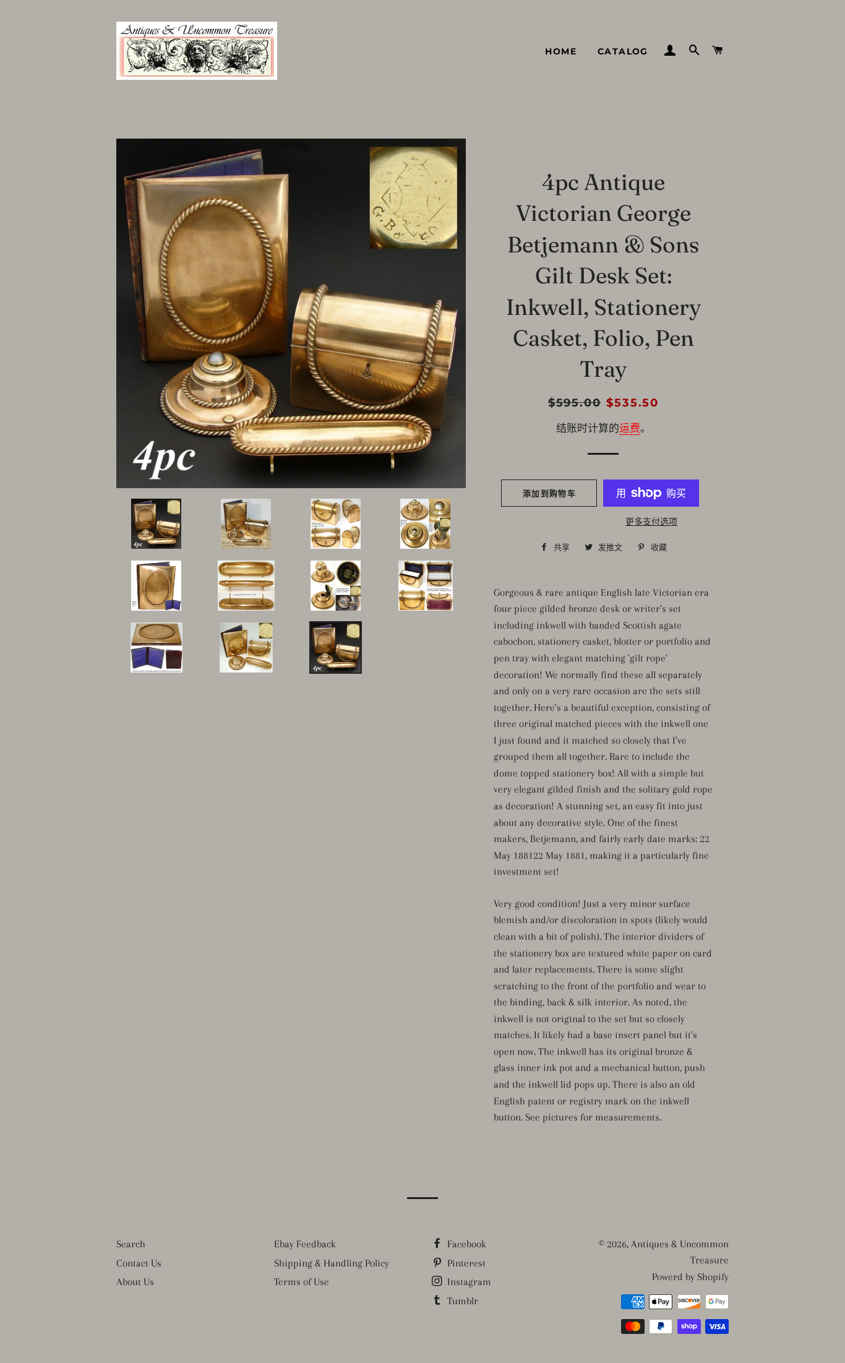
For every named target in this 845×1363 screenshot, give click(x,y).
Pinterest (465, 1263)
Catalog (623, 51)
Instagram (468, 1282)
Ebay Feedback (305, 1244)
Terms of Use (301, 1282)
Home (561, 51)
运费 (629, 428)
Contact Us (138, 1263)
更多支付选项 (651, 522)
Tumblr (461, 1301)
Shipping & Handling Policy (331, 1263)
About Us (135, 1282)
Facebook (465, 1244)
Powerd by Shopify (690, 1277)
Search (130, 1244)
